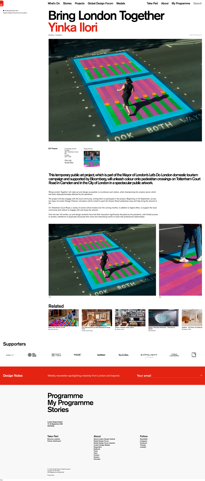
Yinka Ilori (72, 27)
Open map (68, 160)
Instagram (143, 441)
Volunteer (97, 459)
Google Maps (69, 163)
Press (96, 451)
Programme (65, 395)
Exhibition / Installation (55, 35)
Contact (96, 455)
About (164, 3)
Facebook (143, 443)
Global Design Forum (100, 3)
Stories (67, 3)
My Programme (181, 3)
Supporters (14, 344)
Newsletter (144, 439)
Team (96, 453)
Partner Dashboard (54, 441)
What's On (54, 3)
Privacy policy (50, 475)
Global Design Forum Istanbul (104, 443)
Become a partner (53, 439)
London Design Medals (102, 445)
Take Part (152, 3)
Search (197, 3)
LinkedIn (143, 447)
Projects (79, 3)
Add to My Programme (196, 35)
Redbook (97, 449)
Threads (143, 445)
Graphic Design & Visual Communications (15, 13)
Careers (96, 457)
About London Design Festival (104, 439)
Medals (120, 3)
